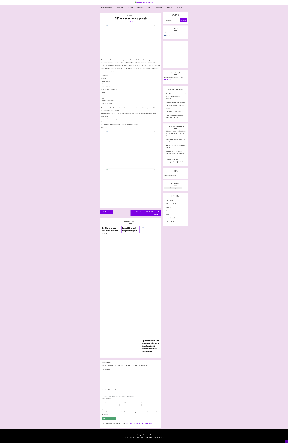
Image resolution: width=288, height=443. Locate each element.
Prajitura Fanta (107, 212)
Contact (120, 8)
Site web (143, 403)
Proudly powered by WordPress (133, 437)
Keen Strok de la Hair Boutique (175, 111)
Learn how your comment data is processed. (139, 423)
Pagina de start (106, 8)
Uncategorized (130, 21)
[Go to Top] (286, 441)
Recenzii (159, 8)
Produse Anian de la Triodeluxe (175, 102)
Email (124, 403)
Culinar (169, 8)
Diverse (179, 8)
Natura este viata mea (172, 211)
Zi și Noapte (169, 200)
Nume (104, 403)
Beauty (130, 8)
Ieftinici (168, 207)
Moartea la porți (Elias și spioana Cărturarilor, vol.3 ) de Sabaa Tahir (175, 153)
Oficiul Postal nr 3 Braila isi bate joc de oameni (147, 213)
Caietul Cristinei (171, 204)
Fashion (140, 8)
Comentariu (106, 369)
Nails (149, 8)
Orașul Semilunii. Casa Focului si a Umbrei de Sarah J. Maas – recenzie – (176, 96)
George (168, 145)
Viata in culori (170, 221)
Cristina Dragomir (171, 159)
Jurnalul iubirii (170, 218)
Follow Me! (167, 79)
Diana (167, 214)
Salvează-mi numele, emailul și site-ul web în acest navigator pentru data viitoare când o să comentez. (129, 413)
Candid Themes (158, 437)
